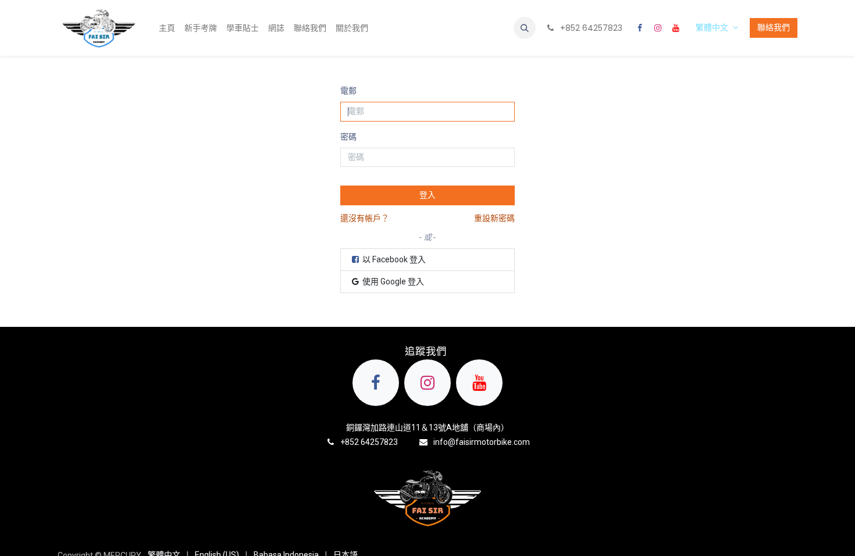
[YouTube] (676, 28)
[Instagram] (658, 28)
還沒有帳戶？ (364, 218)
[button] (525, 28)
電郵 (348, 90)
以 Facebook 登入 (393, 259)
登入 (427, 195)
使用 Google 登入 (392, 281)
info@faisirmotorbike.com (481, 442)
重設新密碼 (494, 218)
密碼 (348, 136)
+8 (345, 442)
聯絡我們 (773, 27)
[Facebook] (640, 28)
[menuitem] (167, 28)
